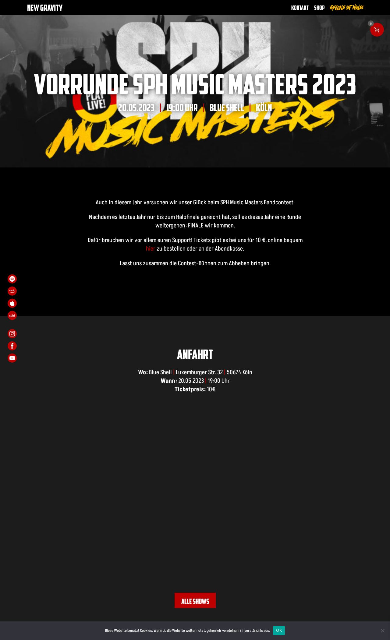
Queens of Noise (347, 7)
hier (150, 248)
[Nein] (382, 631)
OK (279, 630)
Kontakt (300, 7)
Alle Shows (195, 601)
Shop (319, 7)
